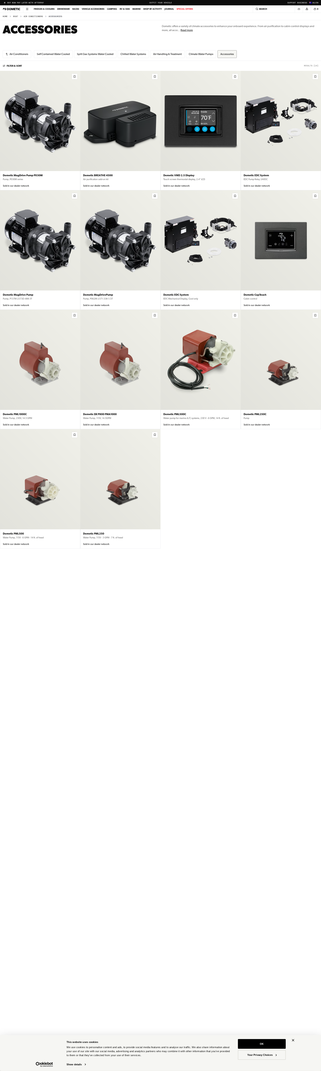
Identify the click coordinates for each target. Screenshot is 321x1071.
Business (302, 3)
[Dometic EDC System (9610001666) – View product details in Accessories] (200, 250)
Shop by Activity (152, 9)
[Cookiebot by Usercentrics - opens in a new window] (44, 1064)
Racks (75, 9)
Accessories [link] (55, 16)
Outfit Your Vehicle (160, 3)
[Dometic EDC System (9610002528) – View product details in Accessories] (281, 130)
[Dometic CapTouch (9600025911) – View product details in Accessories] (281, 250)
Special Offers (185, 9)
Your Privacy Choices (260, 1054)
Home (5, 16)
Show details (74, 1064)
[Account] (307, 9)
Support (291, 3)
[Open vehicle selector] (299, 9)
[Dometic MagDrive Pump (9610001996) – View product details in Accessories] (40, 250)
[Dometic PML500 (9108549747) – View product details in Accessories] (40, 489)
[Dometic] (11, 9)
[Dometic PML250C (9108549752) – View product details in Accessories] (281, 369)
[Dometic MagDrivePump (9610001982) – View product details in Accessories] (120, 250)
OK (262, 1043)
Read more (187, 30)
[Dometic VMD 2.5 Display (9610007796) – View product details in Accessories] (200, 130)
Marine (136, 9)
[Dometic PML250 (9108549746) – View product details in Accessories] (120, 489)
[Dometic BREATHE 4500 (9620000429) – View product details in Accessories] (120, 130)
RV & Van (125, 9)
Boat (15, 16)
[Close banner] (293, 1040)
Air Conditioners (33, 16)
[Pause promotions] (5, 3)
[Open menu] (27, 9)
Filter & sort (14, 65)
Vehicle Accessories (93, 9)
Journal (169, 9)
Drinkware (63, 9)
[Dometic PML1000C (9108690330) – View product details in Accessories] (40, 369)
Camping (112, 9)
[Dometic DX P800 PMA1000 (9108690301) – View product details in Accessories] (120, 369)
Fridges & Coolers (44, 9)
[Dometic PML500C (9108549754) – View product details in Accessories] (200, 369)
